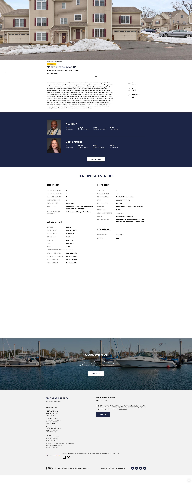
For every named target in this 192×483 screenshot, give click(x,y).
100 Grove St (50, 435)
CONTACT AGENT (96, 159)
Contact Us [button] (96, 373)
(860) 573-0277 (83, 129)
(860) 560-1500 (51, 415)
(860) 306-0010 (83, 147)
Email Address (101, 400)
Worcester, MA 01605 (53, 437)
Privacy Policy (123, 409)
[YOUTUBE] (140, 468)
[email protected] (52, 438)
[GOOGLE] (144, 468)
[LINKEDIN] (136, 468)
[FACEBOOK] (132, 468)
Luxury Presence (83, 468)
